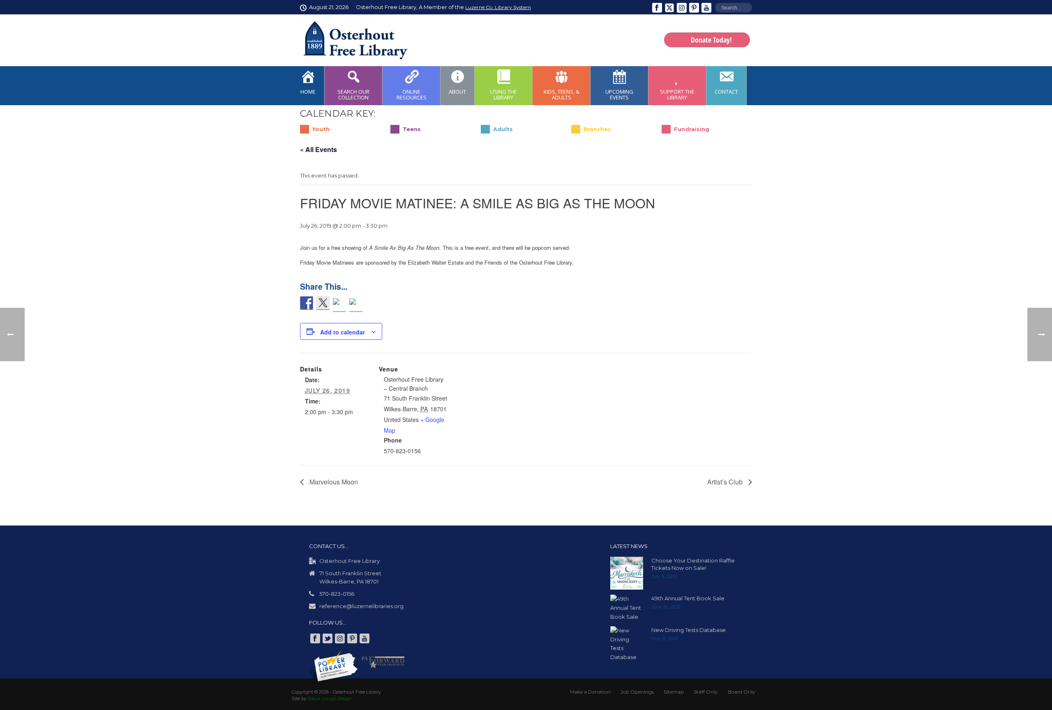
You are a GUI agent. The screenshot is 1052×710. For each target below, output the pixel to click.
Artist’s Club (725, 481)
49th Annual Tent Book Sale (687, 598)
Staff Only (706, 692)
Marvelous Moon (333, 481)
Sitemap (674, 692)
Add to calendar (342, 332)
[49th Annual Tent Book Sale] (626, 608)
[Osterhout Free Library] (350, 40)
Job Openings (637, 692)
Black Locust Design (330, 698)
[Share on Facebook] (306, 303)
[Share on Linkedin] (339, 305)
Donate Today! (711, 40)
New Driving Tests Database (688, 630)
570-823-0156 (336, 593)
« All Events (318, 149)
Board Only (741, 692)
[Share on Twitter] (323, 303)
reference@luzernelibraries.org (361, 606)
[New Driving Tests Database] (626, 644)
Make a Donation (590, 692)
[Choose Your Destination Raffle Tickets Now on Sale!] (626, 573)
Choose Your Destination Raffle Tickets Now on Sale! (693, 564)
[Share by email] (355, 305)
